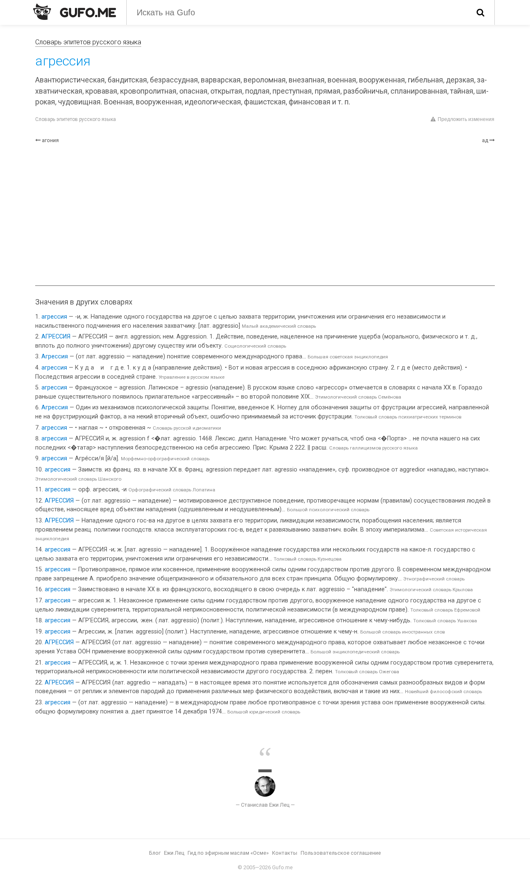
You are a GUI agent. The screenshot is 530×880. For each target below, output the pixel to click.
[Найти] (480, 12)
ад (485, 140)
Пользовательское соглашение (341, 853)
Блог (155, 853)
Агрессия (54, 356)
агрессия (54, 316)
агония (50, 140)
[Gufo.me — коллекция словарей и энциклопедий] (74, 11)
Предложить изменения (466, 119)
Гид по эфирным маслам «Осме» (228, 853)
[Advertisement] (265, 215)
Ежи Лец (174, 853)
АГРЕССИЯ (55, 336)
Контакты (284, 853)
